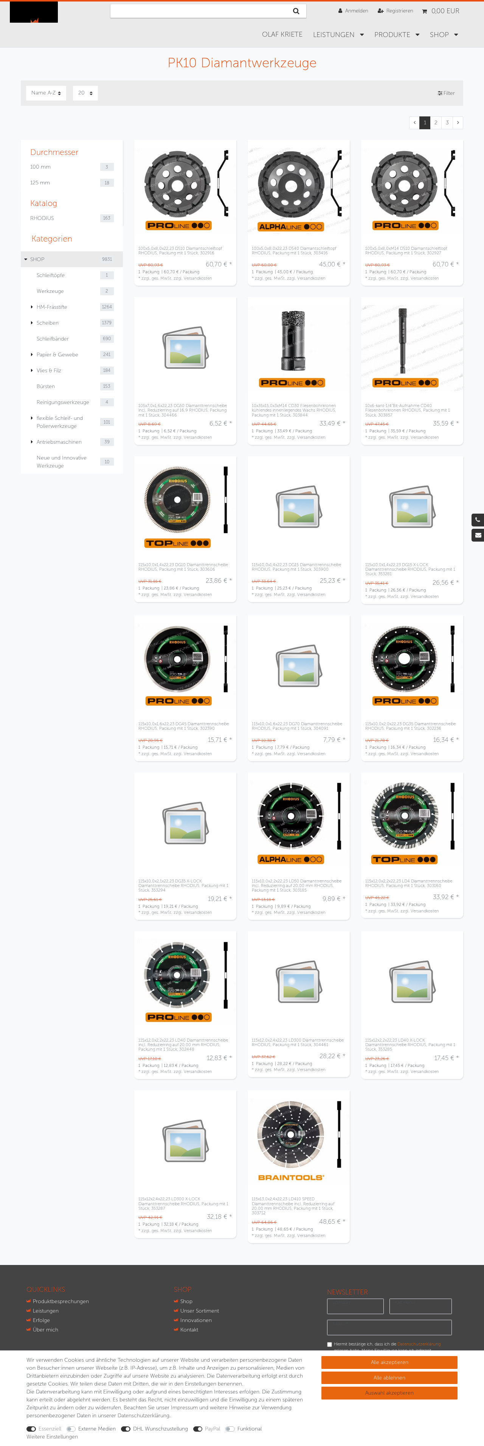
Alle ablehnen (389, 1378)
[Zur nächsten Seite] (458, 122)
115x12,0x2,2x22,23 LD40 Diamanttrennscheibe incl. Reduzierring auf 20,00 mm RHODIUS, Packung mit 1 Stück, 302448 (183, 1045)
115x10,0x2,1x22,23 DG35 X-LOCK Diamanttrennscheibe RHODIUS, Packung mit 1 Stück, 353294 (183, 886)
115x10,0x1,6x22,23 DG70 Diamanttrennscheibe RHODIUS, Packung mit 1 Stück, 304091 (297, 726)
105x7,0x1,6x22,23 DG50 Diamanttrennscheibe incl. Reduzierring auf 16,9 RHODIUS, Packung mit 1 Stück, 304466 (182, 410)
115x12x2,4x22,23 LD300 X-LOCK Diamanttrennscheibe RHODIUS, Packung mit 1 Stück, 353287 (183, 1204)
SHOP (440, 35)
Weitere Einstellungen (52, 1437)
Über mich (45, 1330)
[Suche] (296, 11)
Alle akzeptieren (389, 1362)
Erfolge (41, 1320)
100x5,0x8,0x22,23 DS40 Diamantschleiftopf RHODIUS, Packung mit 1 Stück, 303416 (294, 250)
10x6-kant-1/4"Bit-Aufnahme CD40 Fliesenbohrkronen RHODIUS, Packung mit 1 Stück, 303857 (407, 410)
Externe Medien (97, 1429)
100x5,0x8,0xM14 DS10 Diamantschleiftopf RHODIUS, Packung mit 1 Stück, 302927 (406, 250)
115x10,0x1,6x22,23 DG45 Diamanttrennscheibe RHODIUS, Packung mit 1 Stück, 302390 (183, 726)
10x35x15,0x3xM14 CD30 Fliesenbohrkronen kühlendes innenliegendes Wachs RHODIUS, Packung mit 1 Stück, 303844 (294, 410)
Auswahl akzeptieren (389, 1393)
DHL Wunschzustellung (160, 1429)
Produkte (393, 35)
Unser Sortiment (199, 1311)
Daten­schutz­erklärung (143, 1415)
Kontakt (189, 1330)
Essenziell (50, 1429)
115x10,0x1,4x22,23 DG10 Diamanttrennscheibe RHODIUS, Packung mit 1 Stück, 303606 (183, 567)
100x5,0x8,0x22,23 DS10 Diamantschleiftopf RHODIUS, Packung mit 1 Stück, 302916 (180, 250)
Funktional (249, 1429)
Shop (186, 1301)
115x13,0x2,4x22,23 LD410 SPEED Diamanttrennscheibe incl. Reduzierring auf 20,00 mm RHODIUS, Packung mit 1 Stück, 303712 (293, 1206)
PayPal (212, 1429)
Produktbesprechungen (61, 1301)
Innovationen (196, 1320)
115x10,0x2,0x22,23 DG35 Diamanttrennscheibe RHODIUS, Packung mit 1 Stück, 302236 (410, 726)
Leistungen (335, 35)
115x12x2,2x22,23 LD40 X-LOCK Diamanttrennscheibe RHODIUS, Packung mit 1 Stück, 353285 (410, 1045)
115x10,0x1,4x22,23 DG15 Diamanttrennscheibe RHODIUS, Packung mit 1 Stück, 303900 (296, 567)
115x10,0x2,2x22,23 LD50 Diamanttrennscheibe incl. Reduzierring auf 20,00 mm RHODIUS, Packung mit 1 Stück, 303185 (296, 886)
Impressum (184, 1407)
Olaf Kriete (282, 34)
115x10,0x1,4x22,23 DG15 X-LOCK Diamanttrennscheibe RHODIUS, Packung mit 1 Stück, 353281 (410, 569)
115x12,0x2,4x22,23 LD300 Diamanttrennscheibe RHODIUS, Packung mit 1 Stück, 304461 (298, 1042)
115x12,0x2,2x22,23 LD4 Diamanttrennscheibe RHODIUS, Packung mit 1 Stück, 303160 (408, 883)
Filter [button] (449, 93)
